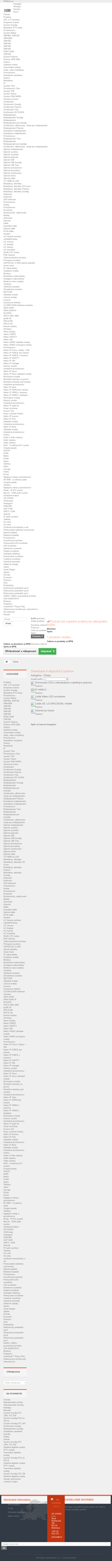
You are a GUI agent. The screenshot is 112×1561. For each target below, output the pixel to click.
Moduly (7, 215)
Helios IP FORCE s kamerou (16, 355)
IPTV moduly (9, 1450)
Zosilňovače (9, 102)
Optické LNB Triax (11, 165)
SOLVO (7, 451)
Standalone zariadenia (13, 75)
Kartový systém (10, 366)
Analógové (8, 503)
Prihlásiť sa (8, 1)
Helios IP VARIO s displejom (16, 395)
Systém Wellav (10, 33)
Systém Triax (9, 86)
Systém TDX (9, 91)
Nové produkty (14, 1504)
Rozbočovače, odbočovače (15, 213)
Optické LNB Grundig (12, 162)
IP (4, 83)
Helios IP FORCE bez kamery (16, 353)
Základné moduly (11, 295)
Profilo (6, 458)
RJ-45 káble (9, 231)
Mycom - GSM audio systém (16, 493)
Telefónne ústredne (12, 287)
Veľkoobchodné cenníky (14, 1405)
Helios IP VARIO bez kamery (16, 390)
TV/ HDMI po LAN (11, 181)
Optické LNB (9, 160)
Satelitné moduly (11, 65)
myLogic (7, 469)
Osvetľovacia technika (13, 540)
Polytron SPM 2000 (12, 59)
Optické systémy (11, 152)
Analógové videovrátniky (14, 279)
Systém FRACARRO (12, 96)
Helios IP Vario (10, 387)
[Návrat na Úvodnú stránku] (6, 662)
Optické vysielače (11, 154)
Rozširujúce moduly (12, 376)
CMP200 (7, 54)
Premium (7, 580)
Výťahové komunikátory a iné (16, 527)
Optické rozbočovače (12, 173)
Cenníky (7, 1400)
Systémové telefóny (12, 302)
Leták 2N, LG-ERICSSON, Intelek (53, 703)
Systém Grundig (10, 25)
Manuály (7, 1410)
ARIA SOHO (9, 308)
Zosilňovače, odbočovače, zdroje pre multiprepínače (26, 125)
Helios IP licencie (11, 416)
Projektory (8, 604)
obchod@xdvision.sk (60, 1537)
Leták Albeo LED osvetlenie (50, 696)
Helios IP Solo (10, 419)
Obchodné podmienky (17, 1512)
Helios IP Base (10, 427)
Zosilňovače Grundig (12, 104)
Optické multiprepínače (13, 149)
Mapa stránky (13, 1516)
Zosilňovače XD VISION (14, 112)
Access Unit (9, 411)
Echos (6, 474)
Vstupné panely (10, 448)
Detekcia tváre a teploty (14, 281)
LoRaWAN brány (11, 239)
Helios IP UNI (9, 361)
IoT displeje (8, 244)
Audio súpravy (10, 440)
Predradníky (9, 585)
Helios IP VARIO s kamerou (15, 392)
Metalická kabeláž (11, 535)
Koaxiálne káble (10, 226)
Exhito (6, 472)
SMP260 (7, 41)
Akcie (15, 12)
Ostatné (7, 234)
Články (6, 1437)
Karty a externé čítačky (13, 413)
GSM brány (8, 501)
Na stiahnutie (9, 612)
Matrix (6, 456)
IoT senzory (9, 242)
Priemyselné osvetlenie (13, 556)
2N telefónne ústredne (13, 289)
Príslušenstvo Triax (12, 88)
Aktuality (17, 6)
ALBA (6, 453)
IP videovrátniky (10, 268)
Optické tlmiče (10, 176)
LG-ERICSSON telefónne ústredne (18, 305)
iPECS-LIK (8, 324)
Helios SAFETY (10, 337)
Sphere (6, 572)
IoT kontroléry (9, 250)
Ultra (5, 583)
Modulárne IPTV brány (13, 28)
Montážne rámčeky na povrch (16, 379)
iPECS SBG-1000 (11, 316)
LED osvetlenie (10, 546)
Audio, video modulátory (14, 70)
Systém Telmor (10, 94)
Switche (7, 514)
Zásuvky (7, 221)
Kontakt (7, 614)
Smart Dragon (9, 569)
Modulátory (8, 80)
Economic (8, 577)
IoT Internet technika (12, 236)
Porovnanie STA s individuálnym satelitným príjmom (63, 682)
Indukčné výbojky (11, 564)
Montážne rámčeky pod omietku (17, 382)
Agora (6, 461)
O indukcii (40, 689)
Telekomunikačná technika (15, 258)
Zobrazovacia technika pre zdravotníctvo (21, 609)
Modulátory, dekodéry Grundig (16, 191)
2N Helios (8, 329)
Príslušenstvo (9, 30)
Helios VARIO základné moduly (17, 342)
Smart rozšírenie (11, 408)
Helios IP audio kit (11, 406)
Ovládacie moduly (11, 271)
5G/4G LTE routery (11, 252)
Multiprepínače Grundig (13, 117)
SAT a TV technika (12, 20)
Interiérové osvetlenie (13, 548)
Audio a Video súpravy (13, 437)
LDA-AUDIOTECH (11, 599)
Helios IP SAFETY (11, 358)
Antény (6, 205)
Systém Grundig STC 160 (14, 1423)
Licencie (7, 300)
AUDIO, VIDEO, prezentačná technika (20, 596)
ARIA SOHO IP (10, 310)
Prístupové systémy (12, 260)
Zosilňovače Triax (11, 110)
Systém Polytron (11, 57)
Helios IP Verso (10, 371)
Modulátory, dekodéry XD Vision (17, 186)
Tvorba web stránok (69, 1558)
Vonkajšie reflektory (12, 554)
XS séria (7, 522)
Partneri (7, 14)
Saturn (6, 567)
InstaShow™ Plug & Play (14, 606)
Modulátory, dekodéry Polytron (16, 189)
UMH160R (8, 38)
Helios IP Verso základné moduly (18, 374)
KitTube (7, 575)
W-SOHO (7, 313)
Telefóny (7, 464)
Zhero (6, 466)
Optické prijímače (11, 157)
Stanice (7, 62)
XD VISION (8, 498)
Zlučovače (8, 218)
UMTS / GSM (9, 511)
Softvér (7, 1439)
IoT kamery (8, 247)
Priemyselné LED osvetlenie (15, 543)
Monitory (7, 273)
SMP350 (7, 49)
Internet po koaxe (11, 99)
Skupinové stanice (11, 22)
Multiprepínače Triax (12, 139)
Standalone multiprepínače (15, 133)
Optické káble (9, 178)
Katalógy (7, 1408)
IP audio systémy (11, 517)
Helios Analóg (9, 332)
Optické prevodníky (12, 170)
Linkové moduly (10, 297)
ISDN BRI (8, 506)
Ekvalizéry (8, 210)
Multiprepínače (10, 115)
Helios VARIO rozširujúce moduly (18, 345)
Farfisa (6, 435)
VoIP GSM (8, 509)
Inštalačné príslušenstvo (14, 369)
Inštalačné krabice (11, 495)
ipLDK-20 (7, 318)
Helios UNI (8, 339)
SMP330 (7, 46)
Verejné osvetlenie (11, 551)
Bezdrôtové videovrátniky (14, 276)
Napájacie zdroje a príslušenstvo (17, 477)
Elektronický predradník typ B (16, 591)
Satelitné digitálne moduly (14, 1447)
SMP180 (7, 43)
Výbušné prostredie (12, 562)
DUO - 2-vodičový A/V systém (16, 445)
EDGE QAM (9, 51)
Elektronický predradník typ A (16, 588)
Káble (6, 223)
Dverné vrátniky (10, 326)
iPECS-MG (8, 321)
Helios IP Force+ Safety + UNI (16, 350)
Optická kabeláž (10, 532)
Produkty (7, 17)
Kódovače (8, 194)
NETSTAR (8, 292)
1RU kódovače (10, 199)
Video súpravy (10, 443)
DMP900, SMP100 (11, 36)
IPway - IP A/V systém (13, 490)
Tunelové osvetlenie (12, 559)
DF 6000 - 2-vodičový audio (15, 480)
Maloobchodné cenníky (13, 1402)
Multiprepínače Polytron (13, 128)
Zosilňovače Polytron (12, 107)
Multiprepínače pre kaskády (15, 123)
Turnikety (7, 284)
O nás (10, 1508)
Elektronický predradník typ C (16, 593)
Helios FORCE (10, 334)
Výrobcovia (13, 1372)
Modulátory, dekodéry (13, 184)
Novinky (16, 9)
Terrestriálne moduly (12, 67)
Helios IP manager (11, 363)
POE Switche (9, 255)
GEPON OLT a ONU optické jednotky (19, 263)
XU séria (7, 525)
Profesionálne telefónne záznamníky (19, 530)
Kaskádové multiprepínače (15, 131)
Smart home (9, 265)
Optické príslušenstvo (13, 168)
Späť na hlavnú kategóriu (43, 724)
